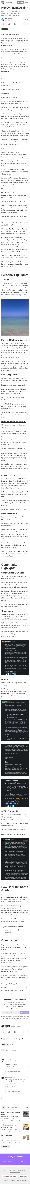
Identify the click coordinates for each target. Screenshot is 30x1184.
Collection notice (15, 1172)
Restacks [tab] (12, 1044)
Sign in (26, 2)
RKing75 (7, 1060)
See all (5, 1146)
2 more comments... (6, 1099)
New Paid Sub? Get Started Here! (10, 1113)
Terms (23, 1170)
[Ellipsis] (27, 1060)
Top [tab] (3, 1107)
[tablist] (8, 1044)
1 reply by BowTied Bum (13, 1071)
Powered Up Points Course (14, 340)
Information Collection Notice (18, 1018)
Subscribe (20, 2)
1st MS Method (6, 1136)
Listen (26, 19)
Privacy (19, 1170)
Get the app (23, 1176)
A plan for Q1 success (7, 1127)
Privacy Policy (15, 1020)
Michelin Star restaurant (15, 455)
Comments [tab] (5, 1044)
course (3, 346)
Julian (6, 1077)
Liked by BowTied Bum (12, 1062)
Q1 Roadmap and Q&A (8, 1125)
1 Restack (18, 1026)
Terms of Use (23, 1016)
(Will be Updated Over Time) (9, 1116)
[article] (15, 1116)
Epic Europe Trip (9, 374)
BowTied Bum (8, 18)
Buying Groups (5, 1138)
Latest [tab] (7, 1107)
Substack (6, 1180)
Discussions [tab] (14, 1107)
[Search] (27, 1107)
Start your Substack (10, 1176)
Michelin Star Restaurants (13, 421)
